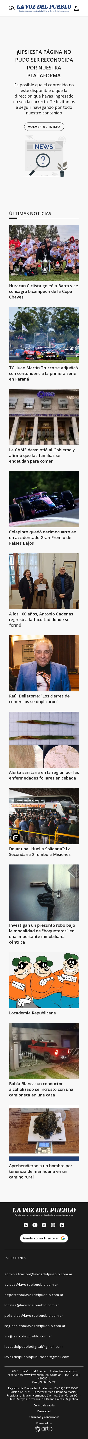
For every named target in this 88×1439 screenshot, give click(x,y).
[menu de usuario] (76, 8)
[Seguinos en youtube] (34, 1226)
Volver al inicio (44, 127)
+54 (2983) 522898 (44, 1382)
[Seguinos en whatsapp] (25, 1226)
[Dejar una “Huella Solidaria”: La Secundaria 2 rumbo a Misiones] (44, 816)
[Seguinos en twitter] (44, 1226)
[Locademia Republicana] (44, 980)
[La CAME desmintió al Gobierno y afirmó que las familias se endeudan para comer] (44, 417)
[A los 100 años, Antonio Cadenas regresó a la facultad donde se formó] (44, 581)
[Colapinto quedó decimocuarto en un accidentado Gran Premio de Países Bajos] (44, 499)
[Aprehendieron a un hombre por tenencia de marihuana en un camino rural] (44, 1133)
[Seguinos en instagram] (53, 1226)
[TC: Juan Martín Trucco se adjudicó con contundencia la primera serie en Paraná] (44, 335)
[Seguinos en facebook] (62, 1226)
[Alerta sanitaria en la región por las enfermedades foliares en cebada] (44, 740)
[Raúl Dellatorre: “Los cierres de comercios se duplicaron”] (44, 663)
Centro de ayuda (44, 1405)
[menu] (12, 8)
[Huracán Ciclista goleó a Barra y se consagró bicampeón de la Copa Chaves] (44, 253)
